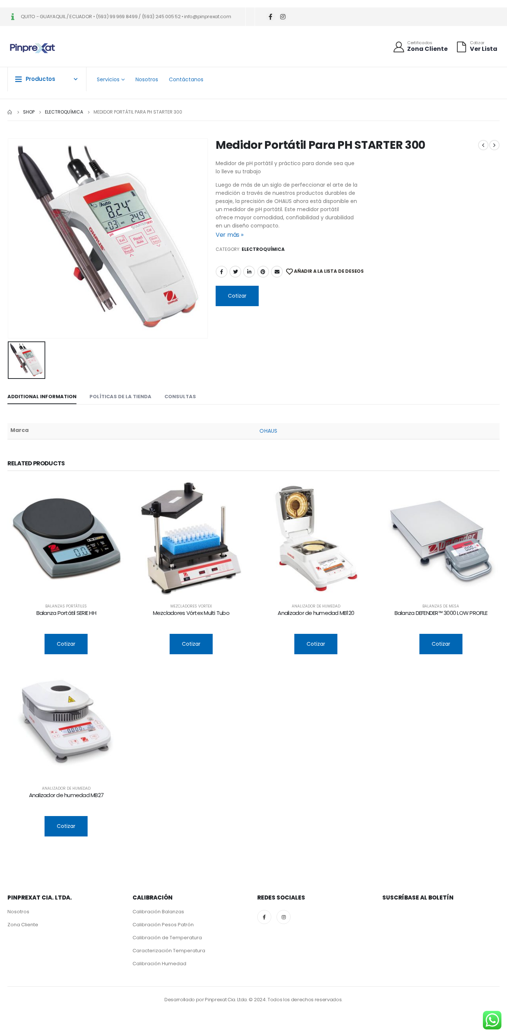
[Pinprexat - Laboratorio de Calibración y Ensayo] (32, 48)
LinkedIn (249, 272)
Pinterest (263, 272)
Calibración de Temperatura (167, 937)
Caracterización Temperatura (169, 950)
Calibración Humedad (159, 963)
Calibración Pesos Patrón (163, 924)
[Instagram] (283, 17)
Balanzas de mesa (440, 606)
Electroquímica (263, 249)
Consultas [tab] (180, 396)
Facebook (222, 272)
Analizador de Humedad (316, 606)
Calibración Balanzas (158, 911)
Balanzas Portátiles (66, 606)
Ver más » (229, 234)
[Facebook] (270, 17)
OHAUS (268, 431)
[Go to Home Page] (10, 112)
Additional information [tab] (41, 396)
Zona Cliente (22, 924)
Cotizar (237, 295)
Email (277, 272)
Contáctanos (186, 79)
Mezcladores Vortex (191, 606)
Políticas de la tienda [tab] (120, 396)
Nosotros (146, 79)
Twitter (235, 272)
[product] (66, 538)
